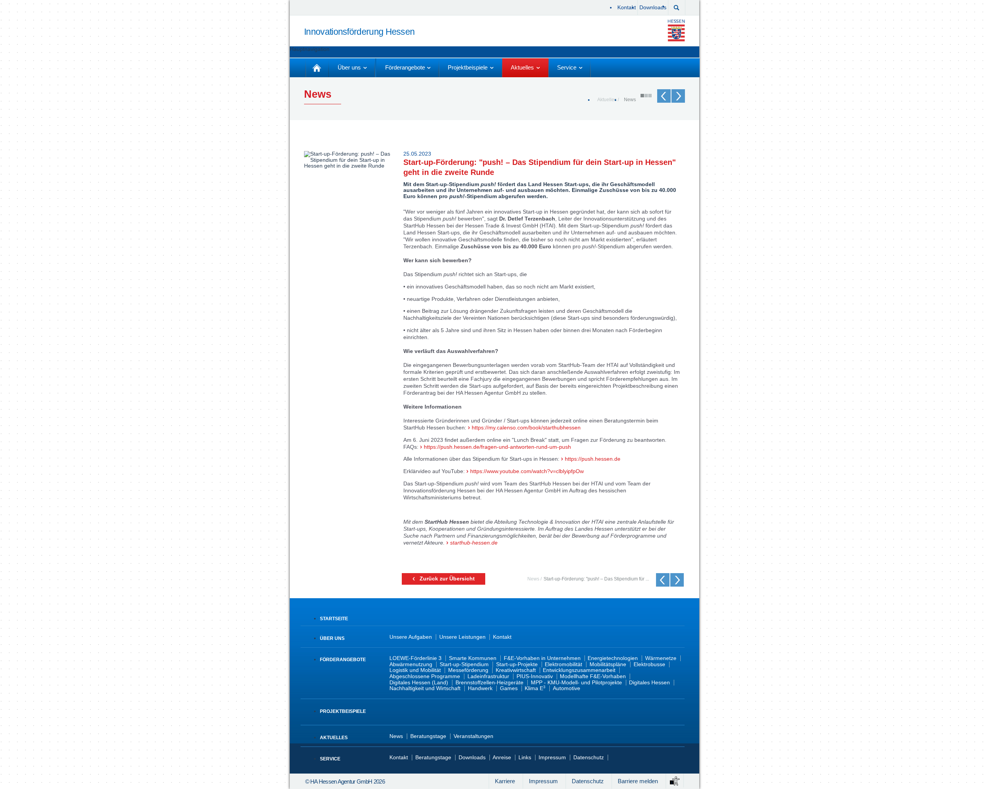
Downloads (652, 7)
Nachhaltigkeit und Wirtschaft (425, 688)
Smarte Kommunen (472, 658)
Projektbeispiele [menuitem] (468, 67)
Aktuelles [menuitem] (522, 67)
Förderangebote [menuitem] (405, 67)
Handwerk (480, 688)
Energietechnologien (613, 658)
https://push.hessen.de (592, 459)
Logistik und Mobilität (415, 670)
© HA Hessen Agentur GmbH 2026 (345, 781)
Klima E (535, 688)
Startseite (334, 618)
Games (509, 688)
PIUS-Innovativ (535, 676)
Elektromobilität (563, 664)
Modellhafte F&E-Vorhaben (593, 676)
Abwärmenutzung (410, 664)
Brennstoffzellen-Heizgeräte (489, 682)
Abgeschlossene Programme (424, 676)
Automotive (566, 688)
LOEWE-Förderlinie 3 (415, 658)
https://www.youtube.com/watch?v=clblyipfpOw (527, 471)
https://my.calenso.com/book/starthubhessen (526, 428)
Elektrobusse (649, 664)
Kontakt (626, 7)
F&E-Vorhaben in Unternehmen (542, 658)
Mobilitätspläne (608, 664)
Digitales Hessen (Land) (418, 682)
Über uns (332, 638)
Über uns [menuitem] (349, 67)
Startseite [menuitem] (316, 67)
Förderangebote (343, 659)
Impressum (552, 757)
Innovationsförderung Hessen (359, 32)
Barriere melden (638, 781)
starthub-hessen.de (474, 543)
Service (330, 759)
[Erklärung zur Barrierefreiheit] (675, 780)
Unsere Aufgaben (410, 637)
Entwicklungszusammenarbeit (579, 670)
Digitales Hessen (649, 682)
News (630, 99)
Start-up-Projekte (517, 664)
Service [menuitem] (566, 67)
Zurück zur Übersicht (447, 579)
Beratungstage (428, 736)
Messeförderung (468, 670)
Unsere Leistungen (462, 637)
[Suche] (676, 6)
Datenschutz (588, 757)
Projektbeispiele (343, 711)
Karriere (505, 781)
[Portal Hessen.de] (678, 30)
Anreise (502, 757)
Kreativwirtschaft (516, 670)
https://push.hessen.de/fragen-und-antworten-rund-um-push (497, 447)
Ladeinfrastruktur (488, 676)
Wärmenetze (660, 658)
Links (524, 757)
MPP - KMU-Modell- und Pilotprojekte (576, 682)
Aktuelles (334, 737)
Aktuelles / (608, 99)
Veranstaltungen (473, 736)
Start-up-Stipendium (464, 664)
